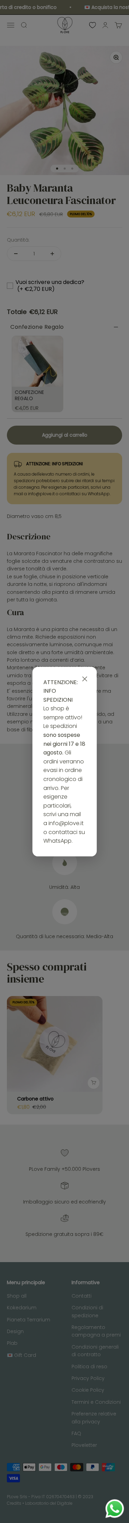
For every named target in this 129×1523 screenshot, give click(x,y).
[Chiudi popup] (85, 679)
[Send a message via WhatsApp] (115, 1509)
